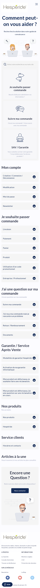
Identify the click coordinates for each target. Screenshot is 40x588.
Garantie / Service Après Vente (15, 347)
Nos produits (11, 406)
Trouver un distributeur (8, 563)
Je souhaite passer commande (15, 219)
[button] (36, 4)
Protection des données (28, 563)
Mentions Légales (26, 557)
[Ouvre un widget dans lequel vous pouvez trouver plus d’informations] (7, 584)
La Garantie (4, 557)
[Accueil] (14, 7)
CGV (22, 560)
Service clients (12, 437)
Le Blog (23, 572)
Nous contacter (20, 491)
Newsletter (4, 572)
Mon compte (11, 167)
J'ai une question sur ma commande (19, 291)
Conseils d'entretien (7, 560)
